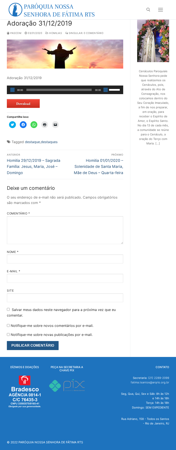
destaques (49, 142)
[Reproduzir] (12, 90)
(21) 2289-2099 (158, 378)
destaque (32, 142)
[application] (65, 90)
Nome (12, 252)
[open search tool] (148, 10)
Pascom (15, 33)
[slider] (115, 89)
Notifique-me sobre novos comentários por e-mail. (52, 325)
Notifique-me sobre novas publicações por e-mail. (52, 334)
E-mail (13, 271)
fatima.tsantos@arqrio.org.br (150, 382)
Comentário (18, 213)
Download (23, 103)
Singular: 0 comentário (85, 33)
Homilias (55, 33)
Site (10, 290)
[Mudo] (105, 90)
